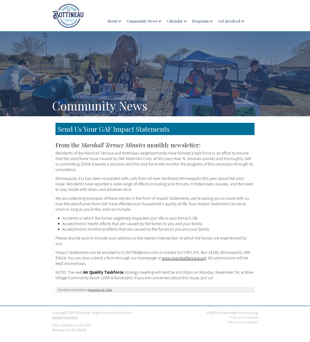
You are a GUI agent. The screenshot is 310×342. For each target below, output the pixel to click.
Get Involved (229, 21)
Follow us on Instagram (242, 322)
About (112, 21)
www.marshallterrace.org (184, 258)
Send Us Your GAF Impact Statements (114, 128)
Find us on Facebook (244, 317)
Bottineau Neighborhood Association (76, 16)
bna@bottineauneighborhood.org (232, 312)
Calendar (175, 21)
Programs (200, 21)
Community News (142, 21)
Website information (65, 317)
